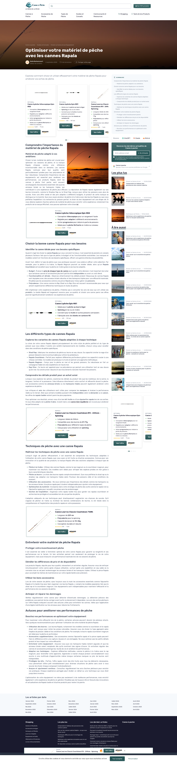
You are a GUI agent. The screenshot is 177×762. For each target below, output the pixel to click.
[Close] (125, 316)
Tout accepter (117, 759)
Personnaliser (133, 759)
